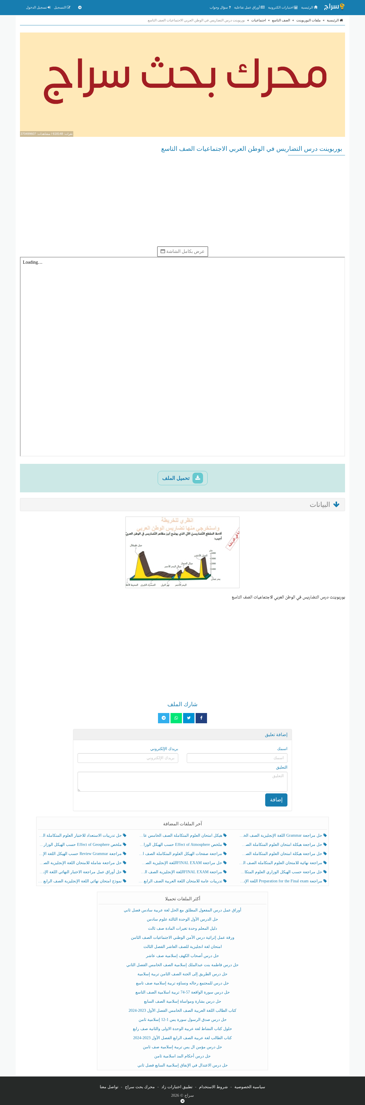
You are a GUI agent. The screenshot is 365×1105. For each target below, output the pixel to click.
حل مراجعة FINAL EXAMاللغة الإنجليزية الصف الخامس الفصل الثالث (180, 863)
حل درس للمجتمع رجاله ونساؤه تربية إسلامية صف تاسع (182, 983)
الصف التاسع (281, 20)
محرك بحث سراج (140, 1087)
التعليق (281, 767)
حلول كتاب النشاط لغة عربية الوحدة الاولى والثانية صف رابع (182, 1029)
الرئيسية (307, 7)
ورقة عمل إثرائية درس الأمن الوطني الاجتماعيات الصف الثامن (182, 937)
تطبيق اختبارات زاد (176, 1087)
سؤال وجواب (219, 7)
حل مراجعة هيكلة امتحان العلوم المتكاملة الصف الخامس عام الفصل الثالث (281, 854)
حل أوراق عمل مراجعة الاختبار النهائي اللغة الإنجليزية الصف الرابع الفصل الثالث (80, 872)
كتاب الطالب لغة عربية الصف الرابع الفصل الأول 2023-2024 (182, 1038)
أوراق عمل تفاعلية (247, 7)
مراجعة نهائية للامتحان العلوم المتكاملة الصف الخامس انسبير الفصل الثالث (281, 863)
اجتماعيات (258, 20)
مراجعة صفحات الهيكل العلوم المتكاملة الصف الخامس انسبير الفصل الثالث (180, 854)
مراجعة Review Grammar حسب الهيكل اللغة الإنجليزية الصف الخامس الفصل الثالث (80, 854)
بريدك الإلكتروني (164, 749)
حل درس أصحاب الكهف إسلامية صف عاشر (182, 956)
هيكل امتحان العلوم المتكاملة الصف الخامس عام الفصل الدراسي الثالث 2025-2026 (180, 835)
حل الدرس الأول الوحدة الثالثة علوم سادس (182, 919)
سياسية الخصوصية (249, 1087)
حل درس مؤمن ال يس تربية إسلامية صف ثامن (182, 1047)
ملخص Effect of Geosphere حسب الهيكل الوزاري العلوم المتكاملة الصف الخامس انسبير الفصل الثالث (80, 844)
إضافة (276, 800)
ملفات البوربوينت (308, 20)
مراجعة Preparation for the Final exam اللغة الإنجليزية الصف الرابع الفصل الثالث (281, 881)
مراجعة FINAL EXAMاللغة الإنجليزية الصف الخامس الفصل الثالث (180, 872)
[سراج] (334, 7)
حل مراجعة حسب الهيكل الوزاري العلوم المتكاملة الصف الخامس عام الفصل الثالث (281, 872)
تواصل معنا (109, 1087)
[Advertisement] (182, 201)
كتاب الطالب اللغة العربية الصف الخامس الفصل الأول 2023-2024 (182, 1010)
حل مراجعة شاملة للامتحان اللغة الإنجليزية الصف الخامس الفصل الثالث (80, 863)
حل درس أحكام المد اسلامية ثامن (182, 1056)
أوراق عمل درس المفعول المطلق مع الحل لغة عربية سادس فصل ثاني (182, 910)
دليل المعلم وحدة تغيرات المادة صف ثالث (182, 928)
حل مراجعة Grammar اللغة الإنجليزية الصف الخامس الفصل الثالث (281, 835)
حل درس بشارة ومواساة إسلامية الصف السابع (182, 1001)
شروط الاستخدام (213, 1087)
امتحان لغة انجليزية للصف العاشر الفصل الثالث (182, 946)
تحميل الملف (176, 478)
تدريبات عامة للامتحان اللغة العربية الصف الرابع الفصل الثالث (180, 881)
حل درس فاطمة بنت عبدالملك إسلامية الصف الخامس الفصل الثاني (182, 965)
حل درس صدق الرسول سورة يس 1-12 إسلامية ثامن (183, 1019)
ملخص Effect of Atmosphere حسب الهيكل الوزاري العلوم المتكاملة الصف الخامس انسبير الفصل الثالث (180, 844)
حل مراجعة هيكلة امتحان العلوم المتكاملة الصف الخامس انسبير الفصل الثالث (281, 844)
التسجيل (60, 7)
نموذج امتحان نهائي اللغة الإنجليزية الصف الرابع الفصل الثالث (80, 881)
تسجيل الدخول (37, 7)
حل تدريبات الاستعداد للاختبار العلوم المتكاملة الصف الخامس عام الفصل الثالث (80, 835)
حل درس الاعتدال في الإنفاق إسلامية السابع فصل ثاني (182, 1065)
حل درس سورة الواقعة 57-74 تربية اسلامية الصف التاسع (182, 992)
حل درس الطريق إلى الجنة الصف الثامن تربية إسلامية (182, 974)
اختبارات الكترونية (281, 7)
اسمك (282, 749)
